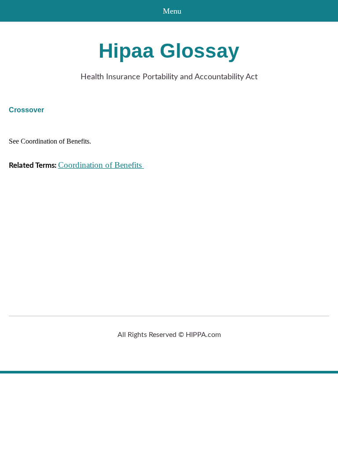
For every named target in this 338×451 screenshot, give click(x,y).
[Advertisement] (169, 238)
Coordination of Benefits (101, 165)
